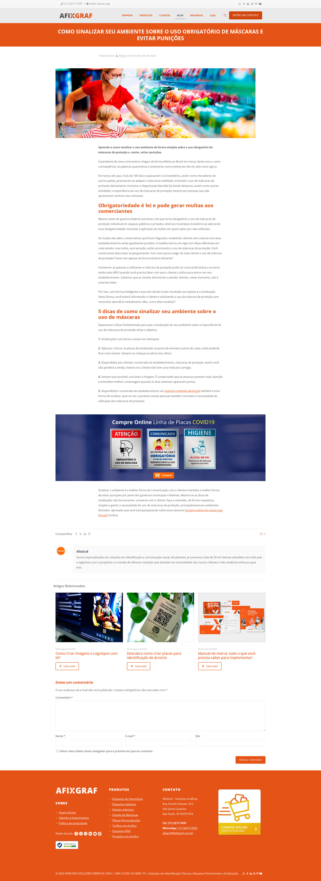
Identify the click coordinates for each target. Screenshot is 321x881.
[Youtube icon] (260, 4)
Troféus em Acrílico (124, 826)
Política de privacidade (73, 823)
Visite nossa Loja (99, 4)
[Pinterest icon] (256, 4)
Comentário (64, 697)
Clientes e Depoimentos (74, 818)
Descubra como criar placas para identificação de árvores (154, 655)
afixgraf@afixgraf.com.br (178, 833)
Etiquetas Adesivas (124, 804)
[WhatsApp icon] (239, 4)
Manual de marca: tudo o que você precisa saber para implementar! (226, 655)
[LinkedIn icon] (248, 4)
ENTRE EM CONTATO (245, 15)
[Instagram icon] (252, 4)
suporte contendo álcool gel (182, 391)
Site (197, 736)
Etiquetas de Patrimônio (127, 799)
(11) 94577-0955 (187, 828)
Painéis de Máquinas (125, 815)
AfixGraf (122, 55)
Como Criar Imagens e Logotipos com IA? (87, 655)
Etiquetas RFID (121, 831)
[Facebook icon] (244, 4)
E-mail (130, 736)
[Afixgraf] (76, 15)
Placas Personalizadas (126, 820)
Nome (60, 736)
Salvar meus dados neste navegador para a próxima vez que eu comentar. (106, 751)
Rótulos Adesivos (123, 810)
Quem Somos (67, 812)
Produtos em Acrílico (125, 836)
